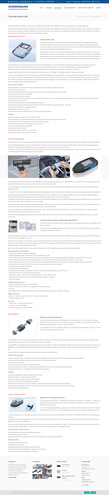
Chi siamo (64, 470)
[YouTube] (93, 2)
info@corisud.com (14, 1)
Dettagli (93, 492)
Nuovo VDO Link (66, 464)
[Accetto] (107, 492)
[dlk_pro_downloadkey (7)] (54, 166)
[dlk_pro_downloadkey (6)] (23, 166)
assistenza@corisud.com (26, 1)
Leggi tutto (11, 477)
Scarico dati (86, 16)
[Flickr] (95, 2)
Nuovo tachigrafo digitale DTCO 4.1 (68, 477)
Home (79, 16)
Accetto (87, 492)
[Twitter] (97, 2)
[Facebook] (100, 2)
